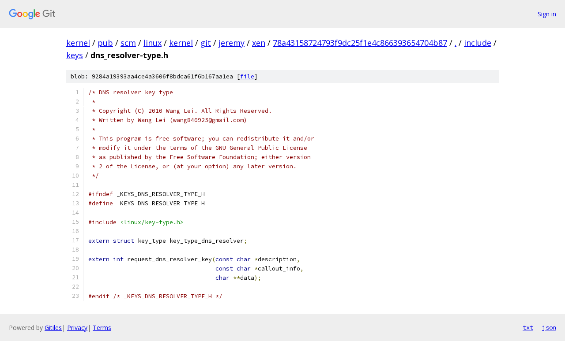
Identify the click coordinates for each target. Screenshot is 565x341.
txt (528, 327)
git (205, 42)
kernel (78, 42)
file (247, 76)
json (549, 327)
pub (105, 42)
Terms (102, 327)
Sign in (547, 14)
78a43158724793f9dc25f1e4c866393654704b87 (360, 42)
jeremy (231, 42)
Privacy (77, 327)
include (477, 42)
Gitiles (53, 327)
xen (258, 42)
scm (128, 42)
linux (152, 42)
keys (74, 55)
